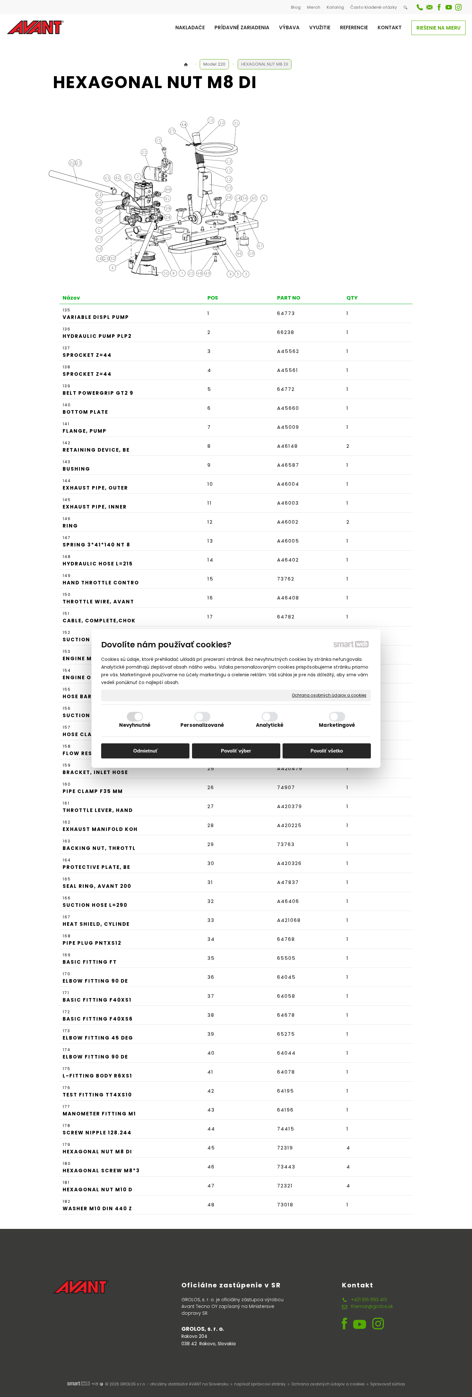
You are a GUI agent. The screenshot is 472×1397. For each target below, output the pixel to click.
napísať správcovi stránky (260, 1384)
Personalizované (202, 725)
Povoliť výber (236, 750)
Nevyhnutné (135, 725)
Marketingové (337, 725)
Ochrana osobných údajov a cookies (329, 695)
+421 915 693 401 (369, 1299)
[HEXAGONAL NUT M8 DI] (165, 197)
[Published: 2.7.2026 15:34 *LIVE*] (95, 1384)
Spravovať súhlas (387, 1384)
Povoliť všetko (326, 750)
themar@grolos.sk (372, 1306)
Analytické (270, 725)
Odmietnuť (145, 750)
